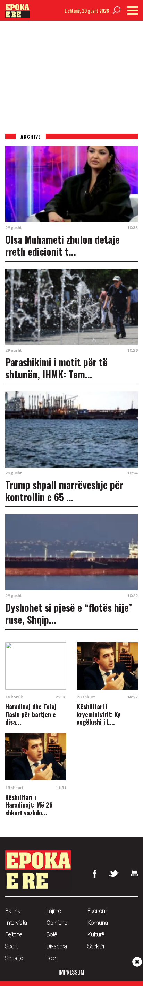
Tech (52, 958)
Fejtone (13, 934)
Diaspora (57, 946)
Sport (11, 946)
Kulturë (95, 934)
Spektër (96, 946)
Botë (52, 934)
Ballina (12, 911)
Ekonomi (97, 911)
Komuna (97, 922)
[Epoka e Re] (17, 15)
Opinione (57, 922)
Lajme (54, 911)
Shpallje (14, 958)
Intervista (16, 922)
